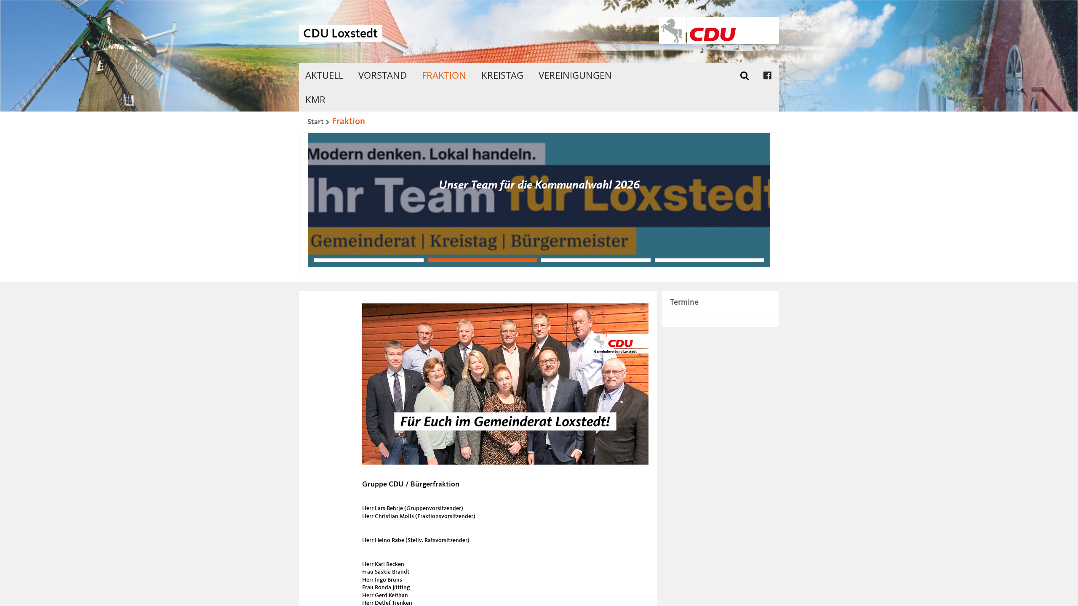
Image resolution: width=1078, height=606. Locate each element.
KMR (315, 99)
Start (315, 122)
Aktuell (324, 75)
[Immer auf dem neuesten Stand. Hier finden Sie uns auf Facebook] (767, 75)
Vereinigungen (575, 75)
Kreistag (502, 75)
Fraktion (444, 75)
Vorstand (382, 75)
